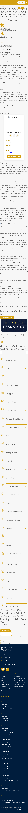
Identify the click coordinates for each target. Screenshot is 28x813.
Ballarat (5, 725)
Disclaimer (20, 809)
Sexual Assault (7, 49)
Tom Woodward (7, 340)
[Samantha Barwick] (14, 123)
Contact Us (8, 809)
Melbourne (6, 701)
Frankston (6, 713)
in (17, 135)
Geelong (5, 763)
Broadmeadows (7, 795)
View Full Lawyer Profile (14, 156)
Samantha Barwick (5, 39)
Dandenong (9, 152)
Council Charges (16, 14)
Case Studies (7, 14)
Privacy (14, 809)
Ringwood (6, 775)
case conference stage (9, 179)
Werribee (5, 785)
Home (1, 14)
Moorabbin (6, 751)
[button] (1, 331)
